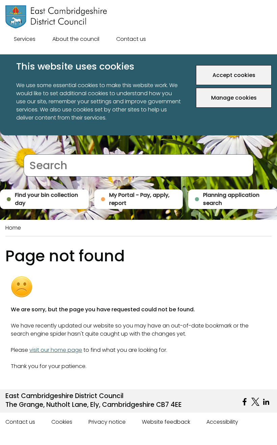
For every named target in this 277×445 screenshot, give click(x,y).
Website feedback (166, 422)
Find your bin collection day (46, 199)
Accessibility (222, 422)
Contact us (131, 39)
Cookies (61, 422)
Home (13, 228)
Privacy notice (107, 422)
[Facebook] (244, 401)
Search (33, 150)
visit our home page (55, 350)
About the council (75, 39)
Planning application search (231, 199)
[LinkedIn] (266, 401)
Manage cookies (234, 98)
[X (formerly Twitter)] (255, 401)
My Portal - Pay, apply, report (139, 199)
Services (24, 39)
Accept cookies (233, 75)
